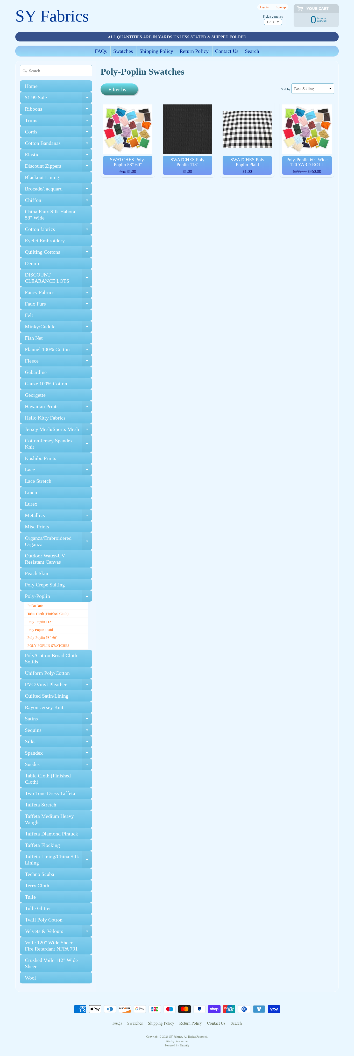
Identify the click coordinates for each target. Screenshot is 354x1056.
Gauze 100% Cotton (46, 383)
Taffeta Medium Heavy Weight (49, 819)
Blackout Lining (42, 177)
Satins (58, 720)
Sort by (285, 89)
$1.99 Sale (58, 99)
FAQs (101, 51)
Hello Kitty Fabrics (45, 418)
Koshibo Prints (40, 458)
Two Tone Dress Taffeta (50, 793)
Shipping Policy (156, 51)
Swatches (123, 51)
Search (252, 51)
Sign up (281, 7)
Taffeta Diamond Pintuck (51, 834)
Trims (58, 121)
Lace (58, 471)
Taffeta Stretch (40, 804)
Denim (32, 263)
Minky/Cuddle (58, 328)
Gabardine (36, 372)
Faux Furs (58, 305)
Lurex (31, 504)
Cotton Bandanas (58, 144)
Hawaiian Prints (58, 407)
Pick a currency (273, 16)
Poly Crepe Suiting (45, 584)
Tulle (30, 897)
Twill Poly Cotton (43, 920)
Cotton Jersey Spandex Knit (58, 444)
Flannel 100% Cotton (58, 350)
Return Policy (194, 51)
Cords (58, 133)
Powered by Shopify (177, 1045)
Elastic (58, 156)
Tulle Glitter (38, 908)
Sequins (58, 731)
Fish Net (34, 338)
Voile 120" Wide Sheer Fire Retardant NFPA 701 (51, 946)
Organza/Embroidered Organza (58, 541)
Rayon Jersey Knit (44, 707)
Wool (30, 978)
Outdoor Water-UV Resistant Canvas (45, 559)
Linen (31, 492)
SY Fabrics (52, 16)
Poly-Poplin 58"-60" (42, 637)
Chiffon (58, 201)
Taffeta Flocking (42, 845)
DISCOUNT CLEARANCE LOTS (58, 278)
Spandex (58, 754)
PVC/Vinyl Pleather (58, 686)
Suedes (58, 765)
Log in (264, 7)
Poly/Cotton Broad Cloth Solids (51, 658)
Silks (58, 743)
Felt (29, 315)
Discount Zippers (58, 167)
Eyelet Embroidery (45, 240)
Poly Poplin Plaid (40, 629)
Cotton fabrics (58, 230)
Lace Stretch (38, 481)
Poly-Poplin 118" (40, 621)
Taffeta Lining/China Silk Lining (58, 860)
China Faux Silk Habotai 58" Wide (51, 215)
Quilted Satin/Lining (46, 696)
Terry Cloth (37, 885)
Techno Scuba (39, 874)
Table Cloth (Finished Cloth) (48, 613)
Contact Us (226, 51)
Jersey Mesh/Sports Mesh (58, 430)
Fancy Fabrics (58, 293)
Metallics (58, 516)
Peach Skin (36, 573)
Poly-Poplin (58, 597)
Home (31, 86)
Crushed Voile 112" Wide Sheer (51, 963)
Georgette (35, 395)
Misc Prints (37, 526)
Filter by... (119, 89)
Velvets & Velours (58, 932)
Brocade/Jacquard (58, 190)
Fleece (58, 362)
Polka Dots (35, 605)
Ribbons (58, 110)
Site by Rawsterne (177, 1041)
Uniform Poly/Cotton (47, 673)
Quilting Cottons (58, 253)
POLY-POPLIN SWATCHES (48, 645)
